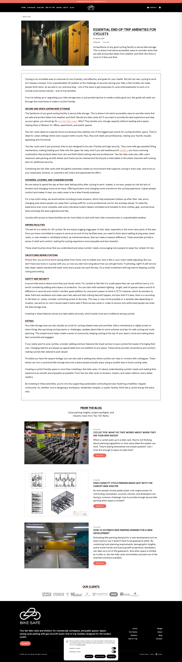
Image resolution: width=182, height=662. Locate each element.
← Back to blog (26, 16)
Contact (25, 643)
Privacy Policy (144, 654)
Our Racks (31, 8)
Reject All (89, 656)
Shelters (40, 8)
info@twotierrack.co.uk (83, 1)
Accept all (111, 656)
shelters (123, 150)
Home (23, 8)
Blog (72, 8)
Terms (152, 654)
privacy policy (81, 645)
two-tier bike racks (67, 121)
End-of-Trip (50, 8)
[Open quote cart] (160, 8)
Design (59, 8)
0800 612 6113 (101, 1)
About (65, 8)
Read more (99, 455)
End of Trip (133, 639)
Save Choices (100, 656)
